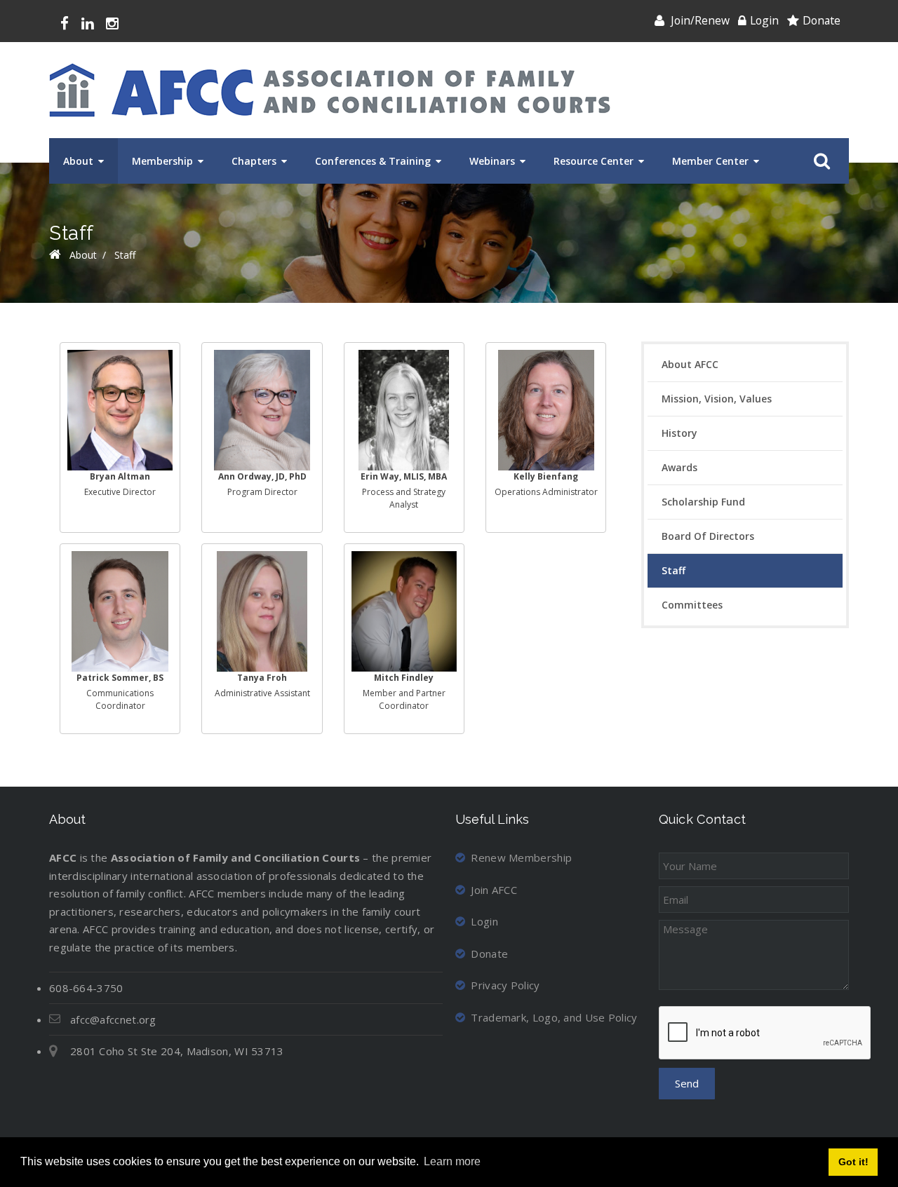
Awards (679, 467)
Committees (692, 604)
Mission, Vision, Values (717, 398)
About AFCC (690, 364)
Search (819, 161)
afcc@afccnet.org (113, 1019)
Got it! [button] (853, 1161)
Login (764, 20)
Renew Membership (521, 857)
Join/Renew (700, 20)
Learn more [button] (452, 1161)
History (679, 433)
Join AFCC (494, 890)
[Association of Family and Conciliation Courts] (329, 90)
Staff (673, 570)
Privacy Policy (505, 985)
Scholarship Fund (703, 501)
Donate (821, 20)
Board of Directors (708, 536)
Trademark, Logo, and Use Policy (554, 1017)
